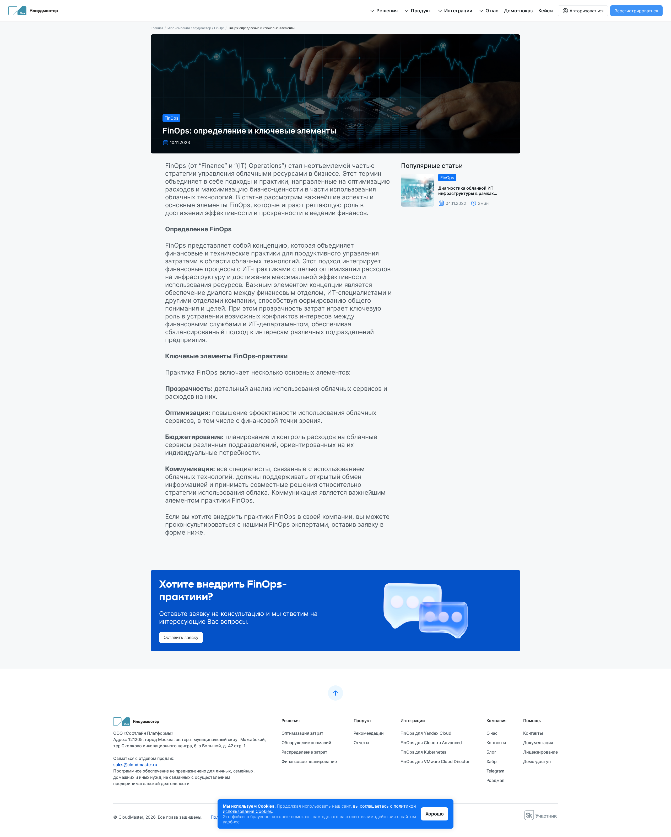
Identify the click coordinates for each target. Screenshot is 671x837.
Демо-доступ (536, 761)
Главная (157, 28)
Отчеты (361, 742)
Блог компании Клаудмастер (189, 28)
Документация (538, 742)
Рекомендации (369, 733)
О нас (491, 733)
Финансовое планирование (309, 761)
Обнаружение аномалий (306, 742)
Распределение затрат (304, 752)
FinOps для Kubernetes (424, 752)
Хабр (491, 761)
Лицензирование (540, 752)
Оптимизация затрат (302, 733)
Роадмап (495, 780)
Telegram (495, 771)
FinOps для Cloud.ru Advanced (431, 742)
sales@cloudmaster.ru (135, 764)
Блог (491, 752)
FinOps (219, 28)
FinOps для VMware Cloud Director (435, 761)
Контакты (496, 742)
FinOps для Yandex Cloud (426, 733)
